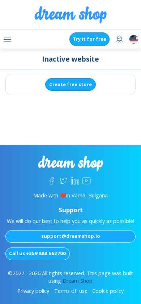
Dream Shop (78, 280)
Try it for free (89, 39)
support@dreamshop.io (70, 236)
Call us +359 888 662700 (37, 253)
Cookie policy (108, 290)
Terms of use (70, 290)
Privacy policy (33, 290)
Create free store (70, 84)
